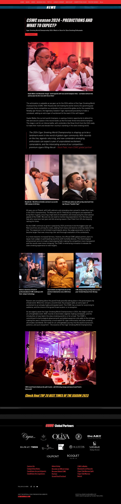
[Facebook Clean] (31, 486)
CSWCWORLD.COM (24, 496)
